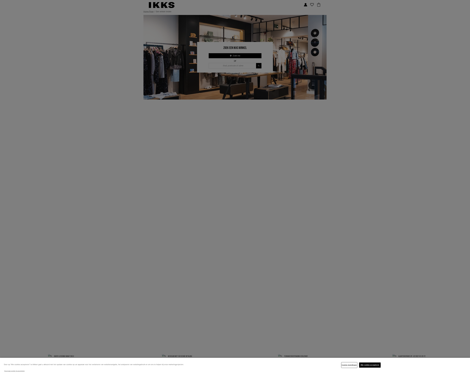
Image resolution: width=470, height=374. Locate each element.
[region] (235, 366)
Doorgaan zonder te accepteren (14, 371)
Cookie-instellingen (349, 365)
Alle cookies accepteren (369, 365)
